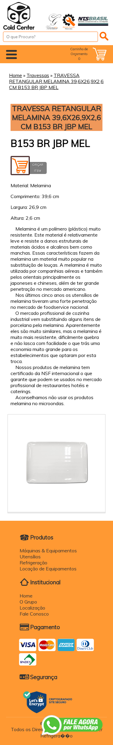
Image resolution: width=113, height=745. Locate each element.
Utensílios (30, 557)
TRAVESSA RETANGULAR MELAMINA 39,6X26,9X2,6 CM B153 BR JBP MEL (56, 81)
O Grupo (28, 602)
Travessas (38, 75)
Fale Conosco (34, 614)
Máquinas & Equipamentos (48, 551)
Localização (32, 608)
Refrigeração (33, 563)
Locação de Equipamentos (48, 569)
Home (15, 75)
